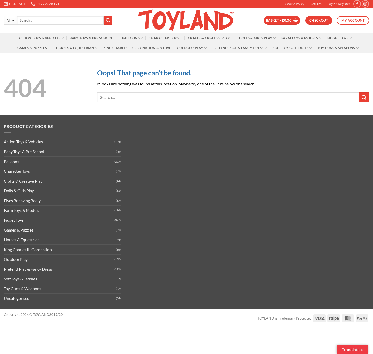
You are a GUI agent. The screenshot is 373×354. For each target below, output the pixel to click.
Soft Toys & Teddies (290, 48)
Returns (316, 4)
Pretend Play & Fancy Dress (238, 48)
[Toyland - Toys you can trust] (186, 20)
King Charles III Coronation (28, 249)
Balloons (131, 38)
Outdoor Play (190, 48)
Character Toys (164, 38)
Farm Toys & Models (299, 38)
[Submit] (108, 20)
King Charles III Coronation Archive (137, 48)
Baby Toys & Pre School (91, 38)
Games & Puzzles (32, 48)
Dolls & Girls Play (256, 38)
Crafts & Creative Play (209, 38)
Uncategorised (16, 298)
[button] (338, 4)
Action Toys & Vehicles (39, 38)
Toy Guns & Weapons (336, 48)
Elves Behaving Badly (22, 200)
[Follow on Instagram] (365, 3)
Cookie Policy (294, 4)
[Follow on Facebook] (357, 3)
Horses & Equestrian (75, 48)
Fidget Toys (338, 38)
